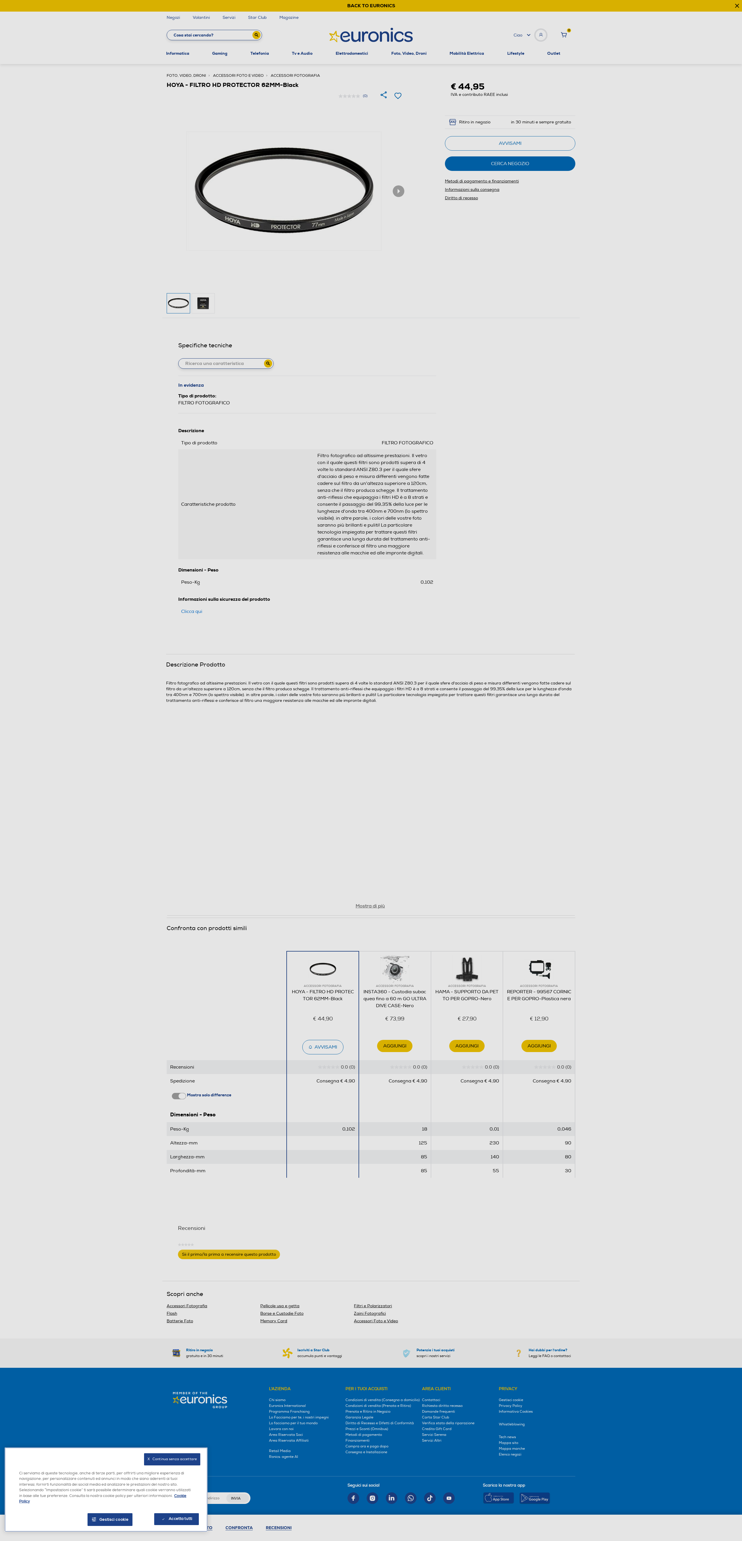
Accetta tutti (180, 1518)
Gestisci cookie (114, 1519)
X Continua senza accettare (172, 1459)
